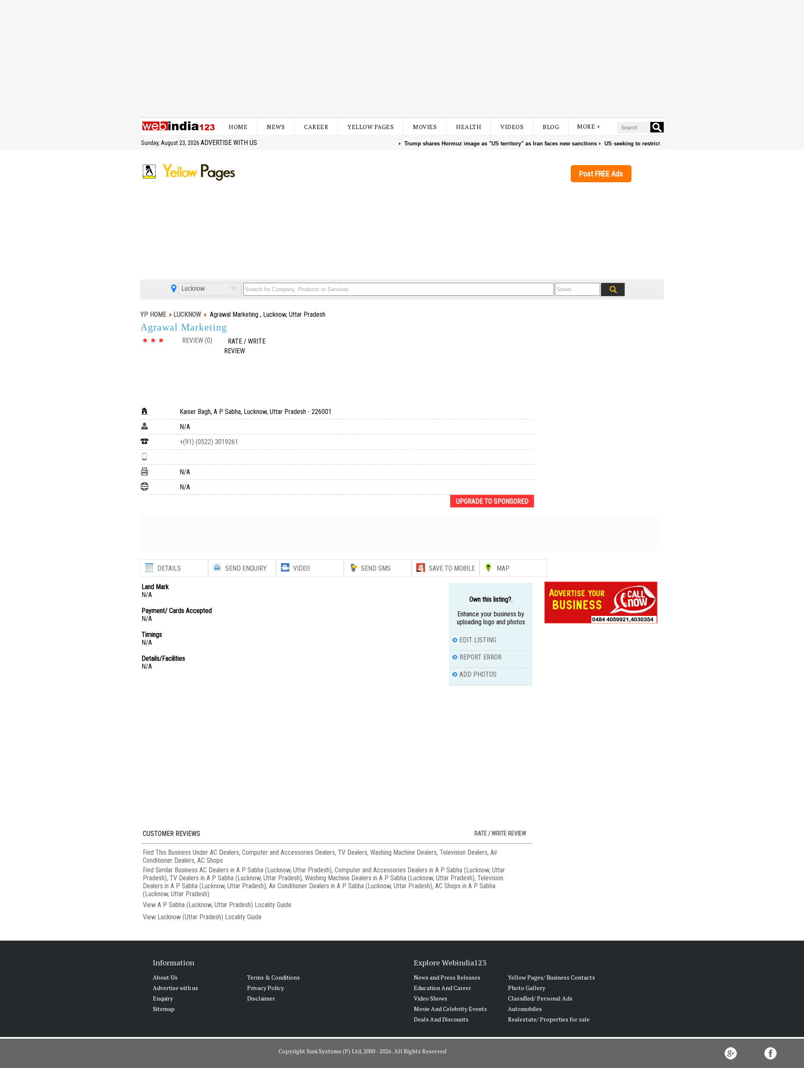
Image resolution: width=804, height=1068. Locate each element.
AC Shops (210, 860)
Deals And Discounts (441, 1019)
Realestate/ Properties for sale (549, 1019)
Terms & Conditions (273, 977)
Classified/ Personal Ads (540, 998)
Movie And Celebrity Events (450, 1009)
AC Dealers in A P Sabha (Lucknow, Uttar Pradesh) (265, 870)
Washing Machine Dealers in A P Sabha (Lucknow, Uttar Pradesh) (389, 878)
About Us (165, 977)
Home (238, 127)
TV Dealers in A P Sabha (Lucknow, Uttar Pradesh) (236, 878)
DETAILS (169, 568)
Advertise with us (229, 143)
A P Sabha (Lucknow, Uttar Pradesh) (205, 905)
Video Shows (430, 998)
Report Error (480, 657)
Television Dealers (463, 852)
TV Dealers (352, 852)
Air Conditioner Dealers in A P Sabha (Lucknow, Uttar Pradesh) (350, 886)
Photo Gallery (526, 988)
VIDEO (301, 568)
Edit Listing (477, 640)
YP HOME (153, 314)
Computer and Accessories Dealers (288, 852)
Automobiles (525, 1009)
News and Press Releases (447, 977)
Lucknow (192, 288)
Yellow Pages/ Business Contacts (551, 977)
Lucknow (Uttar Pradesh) (190, 917)
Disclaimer (261, 998)
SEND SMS (376, 568)
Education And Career (442, 988)
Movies (425, 127)
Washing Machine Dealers (403, 852)
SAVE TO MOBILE (452, 568)
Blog (551, 127)
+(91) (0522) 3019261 (209, 442)
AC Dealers (224, 852)
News (276, 127)
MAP (503, 568)
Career (316, 127)
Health (468, 127)
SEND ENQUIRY (246, 568)
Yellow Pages (371, 127)
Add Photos (478, 674)
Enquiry (163, 998)
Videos (511, 127)
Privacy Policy (265, 988)
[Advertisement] (402, 58)
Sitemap (164, 1009)
